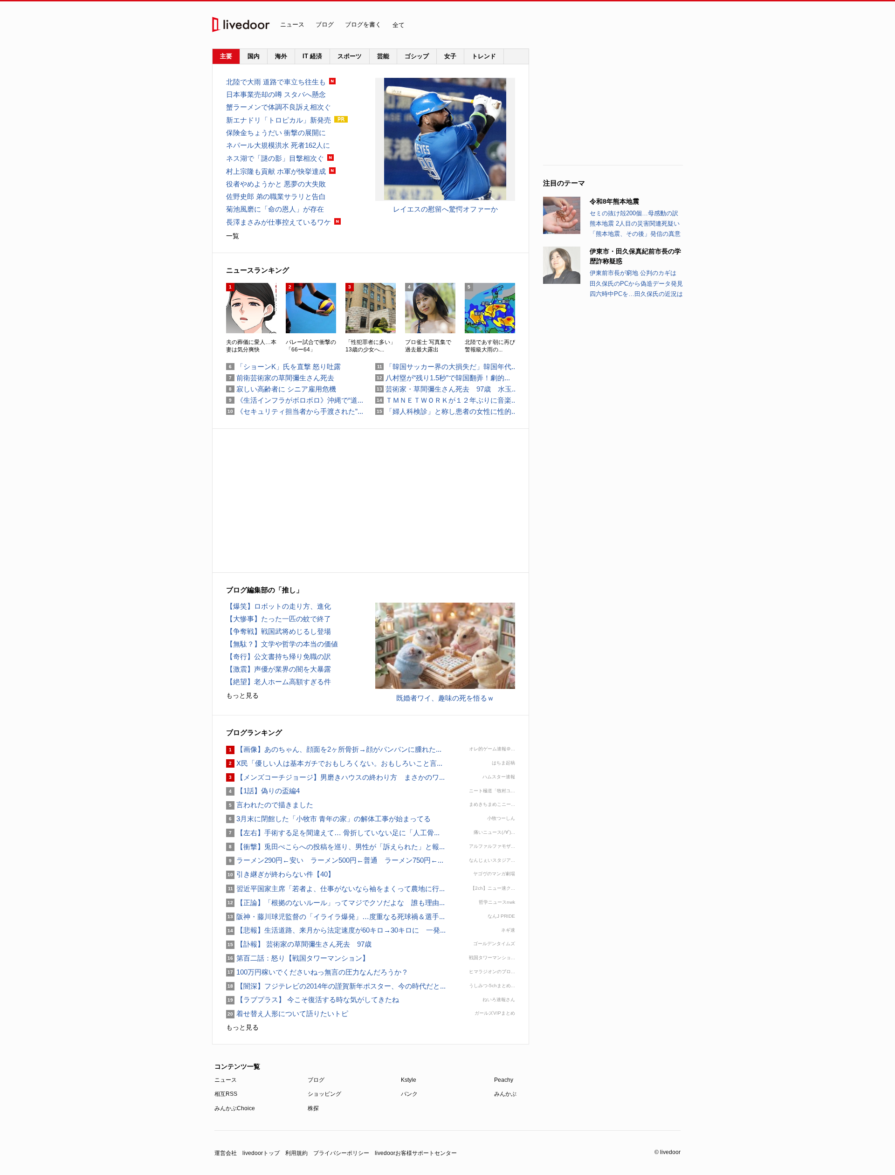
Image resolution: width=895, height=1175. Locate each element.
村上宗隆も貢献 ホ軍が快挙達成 (276, 171)
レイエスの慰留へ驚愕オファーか (445, 209)
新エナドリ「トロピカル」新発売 (278, 120)
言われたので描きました (269, 804)
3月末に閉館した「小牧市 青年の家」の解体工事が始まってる (328, 818)
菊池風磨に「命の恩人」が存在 (275, 209)
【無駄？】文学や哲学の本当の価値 (282, 644)
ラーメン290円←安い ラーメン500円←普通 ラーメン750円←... (334, 860)
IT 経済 (312, 56)
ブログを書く (363, 24)
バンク (409, 1094)
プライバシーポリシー (341, 1153)
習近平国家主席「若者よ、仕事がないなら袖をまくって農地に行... (335, 888)
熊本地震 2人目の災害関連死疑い (635, 223)
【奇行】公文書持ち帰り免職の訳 (278, 656)
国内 (254, 56)
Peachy (503, 1080)
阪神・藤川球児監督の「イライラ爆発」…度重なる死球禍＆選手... (335, 916)
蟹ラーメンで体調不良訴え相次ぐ (278, 107)
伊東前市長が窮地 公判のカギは (633, 272)
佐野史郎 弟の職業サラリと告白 (276, 196)
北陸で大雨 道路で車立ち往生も (276, 82)
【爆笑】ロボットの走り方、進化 (278, 606)
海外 (281, 56)
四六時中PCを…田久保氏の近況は (636, 293)
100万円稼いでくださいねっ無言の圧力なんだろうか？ (317, 972)
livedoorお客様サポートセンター (416, 1153)
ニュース (292, 24)
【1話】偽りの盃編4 (263, 790)
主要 (226, 56)
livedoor (241, 24)
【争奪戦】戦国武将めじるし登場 (278, 631)
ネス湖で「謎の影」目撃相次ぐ (275, 158)
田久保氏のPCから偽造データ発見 (636, 283)
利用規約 (296, 1153)
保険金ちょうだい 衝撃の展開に (276, 133)
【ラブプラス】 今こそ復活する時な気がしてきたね (312, 999)
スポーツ (349, 56)
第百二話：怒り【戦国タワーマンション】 (297, 958)
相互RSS (225, 1094)
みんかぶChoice (234, 1108)
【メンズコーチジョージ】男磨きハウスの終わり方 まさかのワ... (335, 777)
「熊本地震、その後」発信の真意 (635, 233)
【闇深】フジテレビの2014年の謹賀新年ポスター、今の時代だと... (336, 986)
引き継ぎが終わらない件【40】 (280, 874)
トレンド (484, 56)
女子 (450, 56)
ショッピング (324, 1094)
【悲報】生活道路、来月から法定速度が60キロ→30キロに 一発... (336, 930)
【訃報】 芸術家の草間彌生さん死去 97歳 (299, 944)
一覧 (232, 236)
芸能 (383, 56)
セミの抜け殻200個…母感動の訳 (634, 213)
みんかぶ (505, 1094)
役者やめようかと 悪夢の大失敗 (276, 184)
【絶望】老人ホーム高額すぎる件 (278, 682)
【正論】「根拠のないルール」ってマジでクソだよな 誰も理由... (335, 902)
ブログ (325, 24)
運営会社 (225, 1153)
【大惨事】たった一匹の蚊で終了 (278, 619)
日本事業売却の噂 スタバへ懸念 (276, 94)
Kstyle (408, 1080)
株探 (313, 1108)
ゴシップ (417, 56)
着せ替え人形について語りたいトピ (287, 1013)
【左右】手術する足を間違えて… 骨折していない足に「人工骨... (333, 832)
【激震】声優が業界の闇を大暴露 (278, 669)
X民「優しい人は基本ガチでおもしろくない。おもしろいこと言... (334, 763)
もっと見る (242, 695)
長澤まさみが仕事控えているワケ (278, 222)
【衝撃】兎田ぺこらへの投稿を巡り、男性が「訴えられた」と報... (335, 846)
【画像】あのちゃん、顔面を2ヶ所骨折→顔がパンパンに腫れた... (333, 749)
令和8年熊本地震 (614, 201)
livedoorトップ (261, 1153)
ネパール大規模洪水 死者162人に (278, 145)
